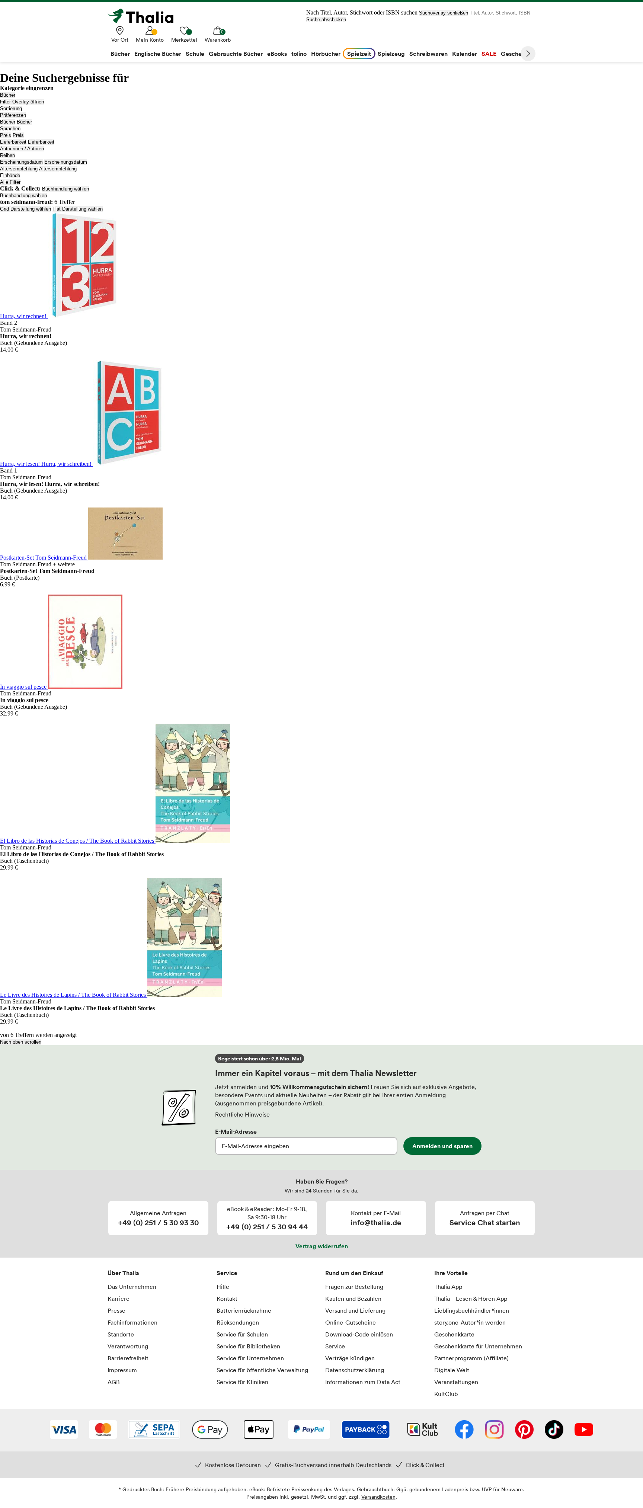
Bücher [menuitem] (120, 53)
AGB (114, 1382)
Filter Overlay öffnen (22, 102)
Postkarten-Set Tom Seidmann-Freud (44, 557)
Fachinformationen (132, 1322)
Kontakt (227, 1298)
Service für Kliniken (242, 1382)
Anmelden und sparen (442, 1146)
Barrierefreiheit (128, 1358)
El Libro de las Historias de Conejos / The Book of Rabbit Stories (78, 841)
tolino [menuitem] (299, 53)
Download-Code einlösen (359, 1334)
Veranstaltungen (456, 1382)
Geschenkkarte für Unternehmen (478, 1346)
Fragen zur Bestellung (354, 1286)
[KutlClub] (423, 1430)
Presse (116, 1310)
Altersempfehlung (19, 169)
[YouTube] (584, 1430)
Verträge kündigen (350, 1358)
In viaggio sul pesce (24, 686)
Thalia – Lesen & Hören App (470, 1298)
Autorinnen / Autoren (22, 148)
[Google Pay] (209, 1430)
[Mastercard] (103, 1430)
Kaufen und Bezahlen (353, 1298)
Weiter (528, 53)
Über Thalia (123, 1273)
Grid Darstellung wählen (25, 209)
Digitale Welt (451, 1370)
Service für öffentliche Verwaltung (262, 1370)
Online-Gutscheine (350, 1322)
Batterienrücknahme (244, 1310)
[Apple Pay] (258, 1430)
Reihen (7, 155)
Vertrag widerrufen (321, 1246)
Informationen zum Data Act (362, 1382)
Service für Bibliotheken (248, 1346)
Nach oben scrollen (20, 1042)
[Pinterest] (524, 1430)
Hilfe (223, 1286)
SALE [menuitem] (489, 53)
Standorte (121, 1334)
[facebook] (464, 1430)
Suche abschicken (326, 19)
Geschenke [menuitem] (516, 53)
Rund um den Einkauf (354, 1273)
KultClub (446, 1393)
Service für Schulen (242, 1334)
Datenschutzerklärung (354, 1370)
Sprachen (10, 128)
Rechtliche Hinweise (242, 1114)
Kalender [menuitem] (464, 53)
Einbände (10, 175)
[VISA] (64, 1430)
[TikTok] (554, 1430)
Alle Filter (10, 182)
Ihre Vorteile (451, 1273)
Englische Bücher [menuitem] (157, 53)
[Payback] (365, 1430)
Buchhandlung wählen (65, 189)
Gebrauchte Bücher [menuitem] (236, 53)
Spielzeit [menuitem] (359, 53)
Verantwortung (128, 1346)
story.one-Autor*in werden (470, 1322)
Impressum (122, 1370)
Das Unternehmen (132, 1286)
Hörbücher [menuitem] (325, 53)
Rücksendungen (238, 1322)
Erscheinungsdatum (21, 162)
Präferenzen (13, 115)
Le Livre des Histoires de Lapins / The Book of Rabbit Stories (73, 995)
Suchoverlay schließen (443, 13)
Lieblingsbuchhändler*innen (471, 1310)
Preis (5, 135)
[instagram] (494, 1430)
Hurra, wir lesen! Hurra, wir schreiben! (46, 464)
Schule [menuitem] (195, 53)
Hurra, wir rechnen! (24, 316)
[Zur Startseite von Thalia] (145, 16)
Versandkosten (378, 1496)
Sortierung (11, 108)
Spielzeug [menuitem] (391, 53)
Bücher (7, 95)
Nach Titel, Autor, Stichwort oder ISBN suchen (362, 12)
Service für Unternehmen (250, 1358)
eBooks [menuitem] (277, 53)
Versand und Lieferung (355, 1310)
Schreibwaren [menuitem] (428, 53)
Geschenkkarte (454, 1334)
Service (227, 1273)
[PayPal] (309, 1430)
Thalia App (448, 1286)
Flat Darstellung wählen (77, 209)
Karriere (118, 1298)
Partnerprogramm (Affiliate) (471, 1358)
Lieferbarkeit (13, 142)
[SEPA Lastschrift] (154, 1430)
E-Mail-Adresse (236, 1131)
